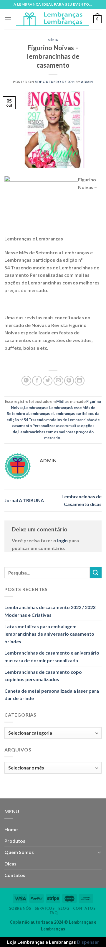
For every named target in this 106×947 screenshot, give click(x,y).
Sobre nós (20, 908)
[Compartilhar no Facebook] (37, 380)
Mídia (53, 40)
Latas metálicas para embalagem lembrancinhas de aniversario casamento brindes (49, 634)
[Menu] (7, 19)
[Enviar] (96, 572)
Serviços (44, 908)
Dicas (10, 863)
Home (11, 829)
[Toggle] (99, 852)
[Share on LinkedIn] (80, 380)
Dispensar (88, 942)
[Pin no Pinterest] (69, 380)
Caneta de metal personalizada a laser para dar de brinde (51, 694)
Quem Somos (19, 852)
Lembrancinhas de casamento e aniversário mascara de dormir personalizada (51, 656)
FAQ (54, 913)
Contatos (14, 875)
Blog (63, 908)
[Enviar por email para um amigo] (58, 380)
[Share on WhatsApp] (26, 380)
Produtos (14, 841)
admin (87, 82)
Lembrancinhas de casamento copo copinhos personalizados (43, 675)
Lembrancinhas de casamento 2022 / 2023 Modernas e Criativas (49, 611)
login (62, 540)
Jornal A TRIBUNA (24, 500)
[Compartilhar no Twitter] (47, 380)
